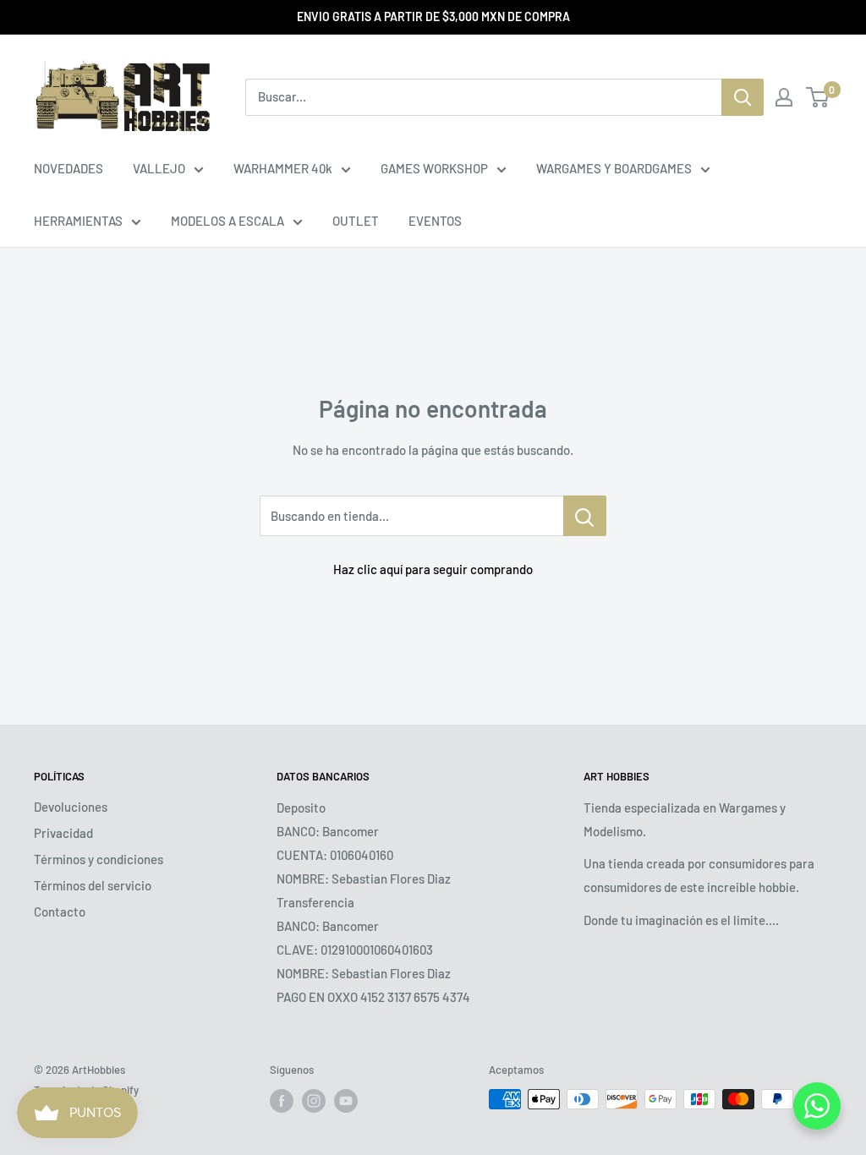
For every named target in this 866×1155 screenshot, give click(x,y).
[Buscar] (742, 97)
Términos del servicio (92, 885)
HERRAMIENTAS (78, 220)
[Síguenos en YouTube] (346, 1101)
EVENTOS (435, 220)
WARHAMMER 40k (282, 168)
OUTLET (355, 220)
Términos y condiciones (98, 859)
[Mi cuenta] (784, 97)
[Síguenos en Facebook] (281, 1101)
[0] (818, 97)
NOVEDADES (68, 168)
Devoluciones (70, 806)
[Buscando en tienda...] (584, 515)
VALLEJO (159, 168)
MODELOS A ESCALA (227, 220)
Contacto (59, 911)
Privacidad (63, 832)
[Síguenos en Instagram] (314, 1101)
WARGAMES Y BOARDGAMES (614, 168)
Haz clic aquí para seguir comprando (433, 569)
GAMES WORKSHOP (434, 168)
